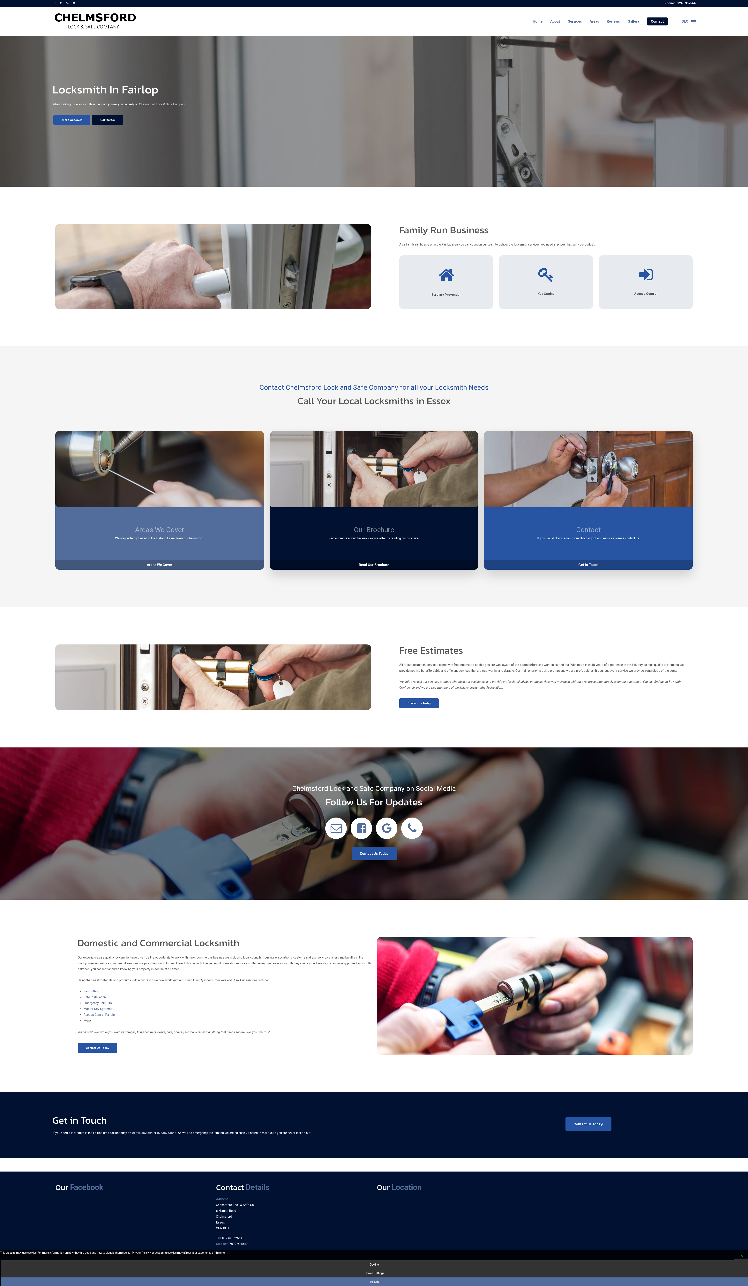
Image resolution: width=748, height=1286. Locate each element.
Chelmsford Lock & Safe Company (162, 104)
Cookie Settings (374, 1273)
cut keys (94, 1032)
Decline (374, 1264)
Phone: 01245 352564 (680, 3)
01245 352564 (232, 1238)
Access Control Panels (99, 1015)
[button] (688, 21)
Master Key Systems (98, 1009)
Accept (374, 1281)
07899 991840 (238, 1244)
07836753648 (166, 1133)
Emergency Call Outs (98, 1003)
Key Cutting (91, 991)
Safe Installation (95, 997)
